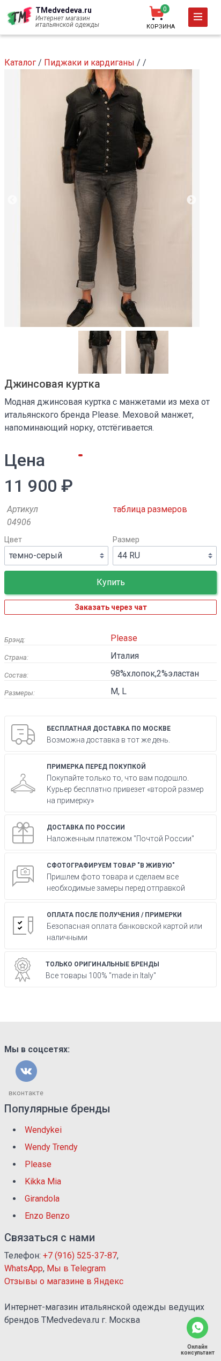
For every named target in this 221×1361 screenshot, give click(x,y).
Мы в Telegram (76, 1268)
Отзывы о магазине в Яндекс (63, 1281)
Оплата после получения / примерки (114, 915)
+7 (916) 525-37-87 (80, 1255)
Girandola (42, 1198)
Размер (126, 539)
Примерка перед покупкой (96, 766)
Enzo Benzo (47, 1216)
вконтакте (26, 1093)
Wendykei (43, 1130)
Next (191, 200)
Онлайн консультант (198, 1350)
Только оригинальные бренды (102, 964)
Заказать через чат (111, 607)
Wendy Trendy (51, 1147)
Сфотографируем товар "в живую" (111, 865)
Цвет (13, 539)
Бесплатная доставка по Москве (109, 728)
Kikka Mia (43, 1181)
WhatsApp (23, 1268)
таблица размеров (150, 509)
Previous (12, 200)
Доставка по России (86, 827)
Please (123, 638)
